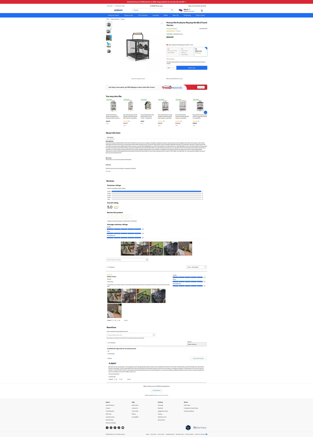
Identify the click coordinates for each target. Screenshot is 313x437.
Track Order (135, 411)
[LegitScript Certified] (188, 427)
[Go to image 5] (109, 51)
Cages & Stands (115, 19)
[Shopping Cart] (204, 11)
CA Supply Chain (180, 434)
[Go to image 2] (109, 31)
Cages (122, 19)
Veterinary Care (162, 417)
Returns (134, 414)
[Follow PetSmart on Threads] (115, 427)
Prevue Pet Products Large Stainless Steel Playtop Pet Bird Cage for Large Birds (165, 116)
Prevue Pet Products (172, 28)
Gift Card (109, 6)
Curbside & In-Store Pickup (191, 408)
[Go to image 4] (109, 44)
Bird (108, 19)
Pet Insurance (161, 420)
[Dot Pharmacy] (200, 428)
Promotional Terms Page (162, 395)
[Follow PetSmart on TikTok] (119, 427)
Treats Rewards (110, 411)
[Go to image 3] (109, 38)
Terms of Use (153, 434)
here (113, 159)
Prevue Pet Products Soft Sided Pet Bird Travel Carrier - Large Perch (147, 116)
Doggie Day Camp (163, 411)
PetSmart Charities (111, 423)
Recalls (147, 434)
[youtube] (123, 427)
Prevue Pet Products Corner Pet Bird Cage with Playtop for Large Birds (200, 116)
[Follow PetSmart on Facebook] (107, 427)
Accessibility (135, 417)
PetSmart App (109, 420)
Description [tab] (110, 137)
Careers (108, 408)
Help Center (135, 405)
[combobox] (153, 10)
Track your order (120, 6)
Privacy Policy (161, 434)
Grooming (160, 405)
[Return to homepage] (118, 10)
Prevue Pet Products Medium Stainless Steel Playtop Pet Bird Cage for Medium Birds (112, 116)
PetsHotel (160, 408)
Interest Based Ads (170, 434)
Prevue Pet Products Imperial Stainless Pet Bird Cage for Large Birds (182, 116)
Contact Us (135, 408)
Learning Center (110, 417)
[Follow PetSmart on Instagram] (111, 427)
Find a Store (187, 405)
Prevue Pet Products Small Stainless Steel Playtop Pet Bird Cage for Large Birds (130, 116)
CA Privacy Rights (189, 434)
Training (160, 414)
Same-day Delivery (189, 411)
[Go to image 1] (109, 24)
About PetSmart (110, 405)
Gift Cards (108, 414)
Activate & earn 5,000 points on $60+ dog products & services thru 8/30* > (156, 2)
